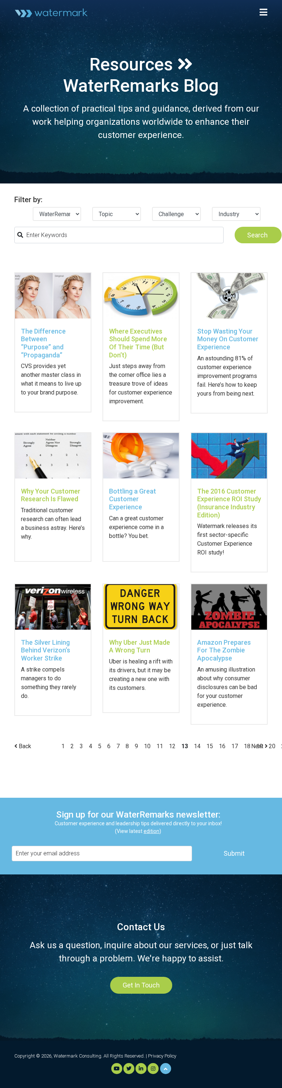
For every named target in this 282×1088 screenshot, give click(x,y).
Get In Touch (141, 985)
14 (197, 746)
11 (159, 746)
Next (258, 746)
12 (172, 746)
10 (147, 746)
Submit (234, 853)
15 (209, 746)
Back (24, 746)
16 (222, 746)
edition (151, 831)
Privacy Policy (162, 1056)
